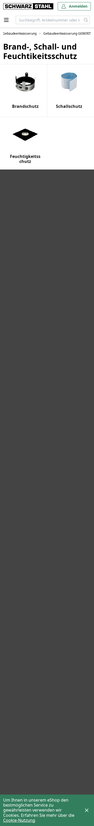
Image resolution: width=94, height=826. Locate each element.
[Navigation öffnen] (6, 20)
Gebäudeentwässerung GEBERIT (67, 33)
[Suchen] (86, 20)
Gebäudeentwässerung (20, 33)
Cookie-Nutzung (19, 820)
